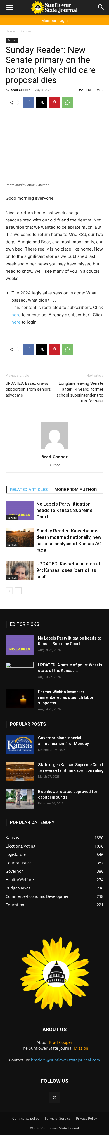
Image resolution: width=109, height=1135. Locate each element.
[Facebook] (28, 102)
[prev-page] (9, 590)
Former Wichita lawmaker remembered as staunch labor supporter (66, 697)
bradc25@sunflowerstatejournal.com (65, 1060)
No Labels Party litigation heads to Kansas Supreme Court (64, 510)
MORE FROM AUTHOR (75, 489)
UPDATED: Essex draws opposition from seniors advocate (28, 389)
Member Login (54, 20)
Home (10, 31)
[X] (41, 102)
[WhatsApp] (67, 102)
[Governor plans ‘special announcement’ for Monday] (20, 744)
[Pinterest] (54, 102)
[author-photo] (54, 449)
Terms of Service (57, 1118)
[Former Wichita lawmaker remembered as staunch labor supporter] (20, 698)
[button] (9, 7)
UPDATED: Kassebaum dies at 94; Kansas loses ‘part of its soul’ (68, 570)
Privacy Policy (86, 1118)
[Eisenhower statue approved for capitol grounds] (20, 799)
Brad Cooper (20, 90)
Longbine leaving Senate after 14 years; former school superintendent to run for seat (79, 392)
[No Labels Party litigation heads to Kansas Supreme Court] (20, 510)
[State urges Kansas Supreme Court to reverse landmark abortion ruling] (20, 771)
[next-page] (18, 590)
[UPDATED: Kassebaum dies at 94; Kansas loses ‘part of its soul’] (20, 570)
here (16, 314)
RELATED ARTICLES (29, 489)
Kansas (26, 31)
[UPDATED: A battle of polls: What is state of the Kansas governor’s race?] (20, 672)
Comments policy (25, 1118)
